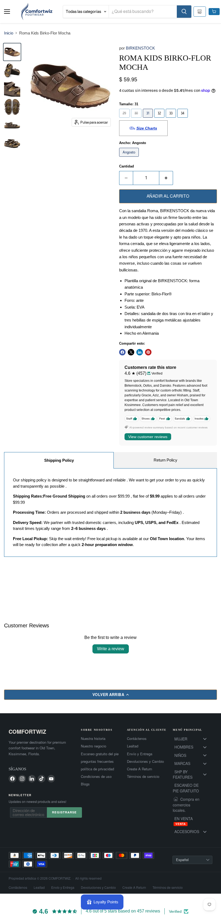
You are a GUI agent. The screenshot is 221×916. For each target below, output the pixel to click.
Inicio (8, 33)
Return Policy (165, 460)
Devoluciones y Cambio (145, 761)
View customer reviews (147, 437)
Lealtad (132, 746)
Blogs (85, 784)
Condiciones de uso (96, 776)
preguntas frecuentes (97, 761)
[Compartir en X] (131, 352)
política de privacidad (97, 769)
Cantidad (126, 166)
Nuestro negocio (93, 746)
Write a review (110, 648)
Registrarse (64, 812)
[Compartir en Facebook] (122, 352)
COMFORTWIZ (27, 731)
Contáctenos (137, 738)
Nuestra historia (93, 738)
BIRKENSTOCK (140, 48)
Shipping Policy (59, 460)
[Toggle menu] (204, 739)
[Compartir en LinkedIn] (139, 352)
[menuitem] (192, 739)
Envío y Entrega (139, 753)
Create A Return (139, 769)
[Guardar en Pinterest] (148, 352)
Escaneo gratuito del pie (100, 753)
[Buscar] (184, 11)
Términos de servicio (143, 776)
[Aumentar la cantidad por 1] (166, 178)
